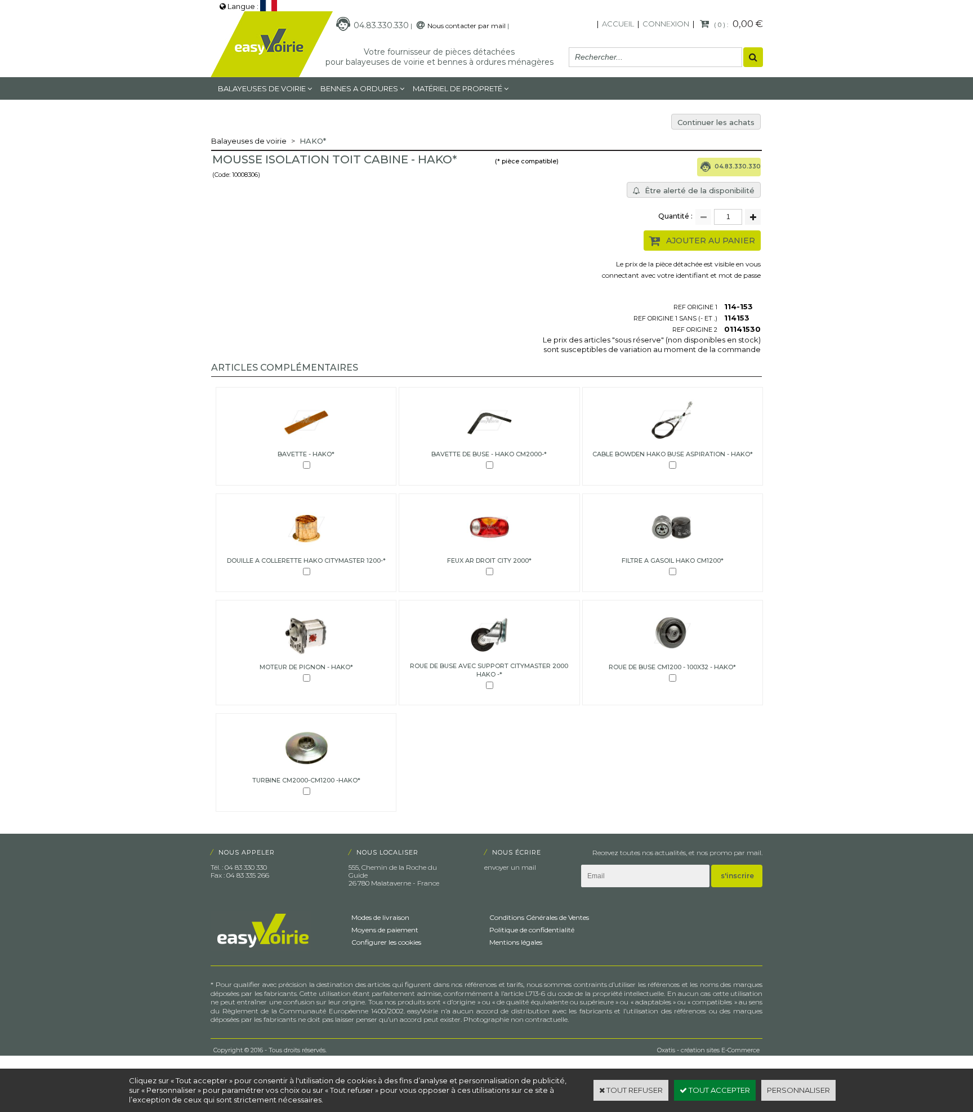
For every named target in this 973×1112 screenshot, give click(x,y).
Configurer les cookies (386, 942)
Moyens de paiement (384, 930)
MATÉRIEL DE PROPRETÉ (457, 88)
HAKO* (313, 140)
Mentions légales (515, 942)
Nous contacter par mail (466, 25)
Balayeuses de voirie (262, 88)
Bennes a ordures (359, 88)
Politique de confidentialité (531, 930)
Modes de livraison (380, 917)
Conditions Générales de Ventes (539, 917)
